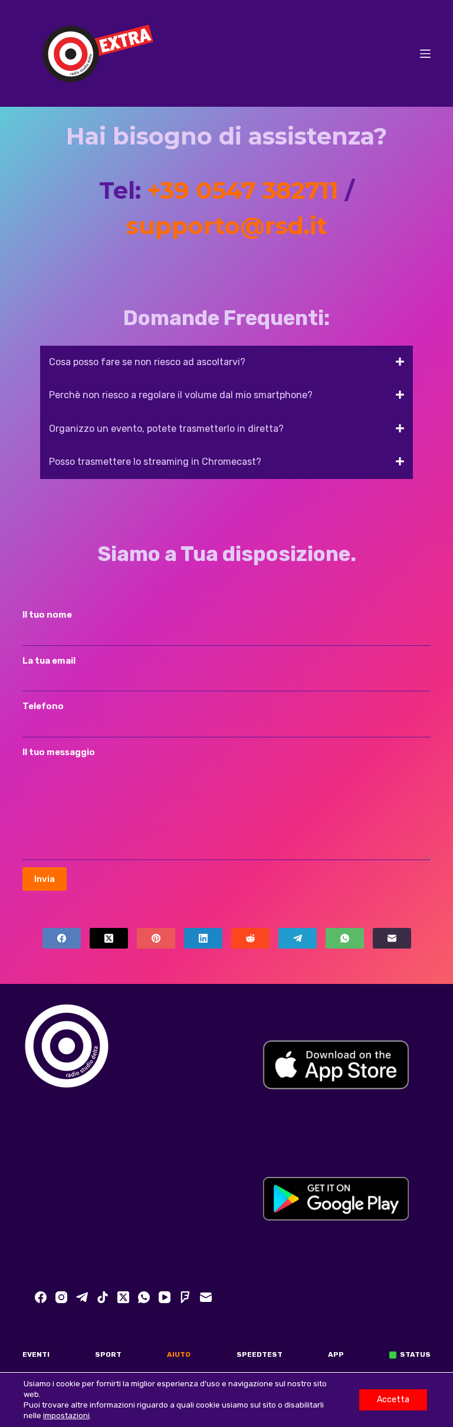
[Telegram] (297, 938)
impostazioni (66, 1415)
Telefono (43, 706)
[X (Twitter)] (109, 938)
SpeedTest (260, 1354)
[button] (226, 362)
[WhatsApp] (345, 938)
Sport (108, 1354)
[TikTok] (103, 1297)
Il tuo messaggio (58, 752)
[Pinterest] (156, 938)
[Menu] (425, 53)
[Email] (392, 938)
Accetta (393, 1400)
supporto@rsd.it (226, 225)
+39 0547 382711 (243, 190)
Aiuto (179, 1354)
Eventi (36, 1354)
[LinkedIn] (203, 938)
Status (415, 1354)
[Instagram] (61, 1297)
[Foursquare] (185, 1297)
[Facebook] (61, 938)
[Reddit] (250, 938)
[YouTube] (164, 1297)
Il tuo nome (47, 614)
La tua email (49, 660)
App (336, 1354)
